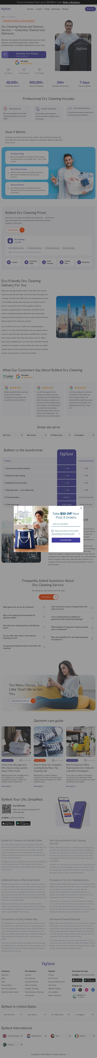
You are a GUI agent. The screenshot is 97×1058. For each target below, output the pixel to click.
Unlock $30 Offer (66, 540)
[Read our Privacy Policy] (79, 534)
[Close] (81, 508)
